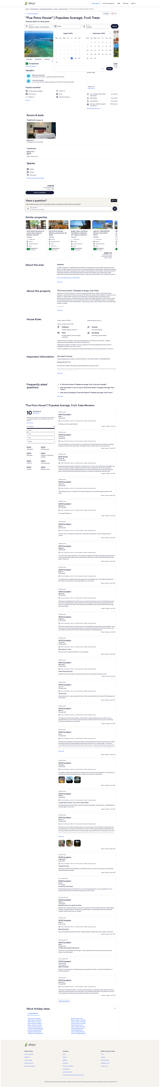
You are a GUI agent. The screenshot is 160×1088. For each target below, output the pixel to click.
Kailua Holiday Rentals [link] (77, 1028)
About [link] (64, 1054)
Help (118, 3)
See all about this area (93, 108)
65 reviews (36, 413)
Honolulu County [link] (63, 9)
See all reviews (64, 1001)
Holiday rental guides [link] (29, 1066)
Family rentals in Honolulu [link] (78, 1023)
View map (91, 88)
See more (59, 282)
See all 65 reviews (31, 66)
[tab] (33, 1013)
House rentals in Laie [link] (77, 1025)
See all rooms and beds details (35, 178)
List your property (108, 3)
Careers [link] (64, 1057)
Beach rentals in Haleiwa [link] (35, 1023)
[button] (75, 42)
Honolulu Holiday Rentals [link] (78, 1033)
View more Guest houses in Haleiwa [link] (67, 278)
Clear (102, 68)
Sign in (133, 3)
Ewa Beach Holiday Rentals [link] (35, 1028)
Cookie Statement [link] (67, 1072)
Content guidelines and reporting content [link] (73, 1075)
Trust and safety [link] (28, 1060)
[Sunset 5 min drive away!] (61, 779)
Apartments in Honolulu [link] (34, 1020)
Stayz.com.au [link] (104, 1066)
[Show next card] (117, 239)
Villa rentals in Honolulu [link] (34, 1022)
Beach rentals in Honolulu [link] (78, 1020)
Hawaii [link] (55, 9)
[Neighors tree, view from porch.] (69, 779)
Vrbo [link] (102, 1054)
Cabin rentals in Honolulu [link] (78, 1027)
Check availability (40, 192)
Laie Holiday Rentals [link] (76, 1030)
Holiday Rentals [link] (34, 9)
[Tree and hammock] (77, 779)
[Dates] (67, 26)
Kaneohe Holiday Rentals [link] (35, 1030)
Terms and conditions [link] (68, 1066)
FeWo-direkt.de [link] (105, 1060)
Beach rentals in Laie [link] (77, 1018)
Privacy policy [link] (66, 1069)
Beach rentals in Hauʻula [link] (34, 1025)
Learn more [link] (30, 423)
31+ (115, 54)
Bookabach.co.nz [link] (105, 1063)
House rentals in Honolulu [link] (78, 1022)
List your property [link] (28, 1054)
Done (109, 68)
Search (114, 26)
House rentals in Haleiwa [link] (35, 1027)
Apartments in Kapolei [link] (34, 1018)
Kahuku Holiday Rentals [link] (78, 1032)
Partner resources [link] (28, 1063)
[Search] (115, 208)
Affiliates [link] (65, 1060)
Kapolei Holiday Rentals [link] (34, 1032)
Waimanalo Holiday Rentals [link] (35, 1033)
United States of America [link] (46, 9)
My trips (125, 3)
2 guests (89, 27)
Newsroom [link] (65, 1063)
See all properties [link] (33, 13)
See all (27, 100)
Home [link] (27, 9)
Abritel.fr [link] (103, 1057)
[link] (113, 13)
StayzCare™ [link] (27, 1057)
